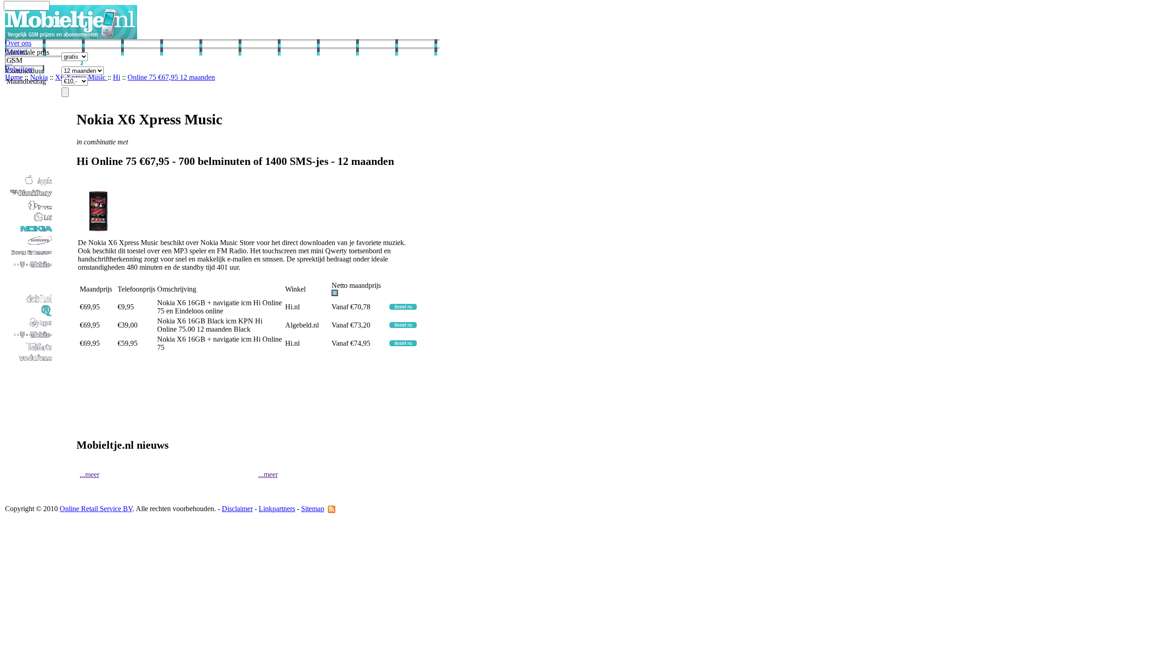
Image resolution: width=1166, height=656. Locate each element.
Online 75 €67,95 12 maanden (171, 77)
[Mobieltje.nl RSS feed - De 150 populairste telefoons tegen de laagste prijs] (331, 508)
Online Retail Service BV (96, 508)
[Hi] (29, 314)
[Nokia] (29, 232)
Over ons (18, 43)
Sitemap (312, 508)
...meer (89, 474)
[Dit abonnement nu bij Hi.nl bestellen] (403, 307)
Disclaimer (237, 508)
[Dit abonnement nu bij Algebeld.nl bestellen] (403, 325)
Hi (116, 77)
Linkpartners (277, 508)
